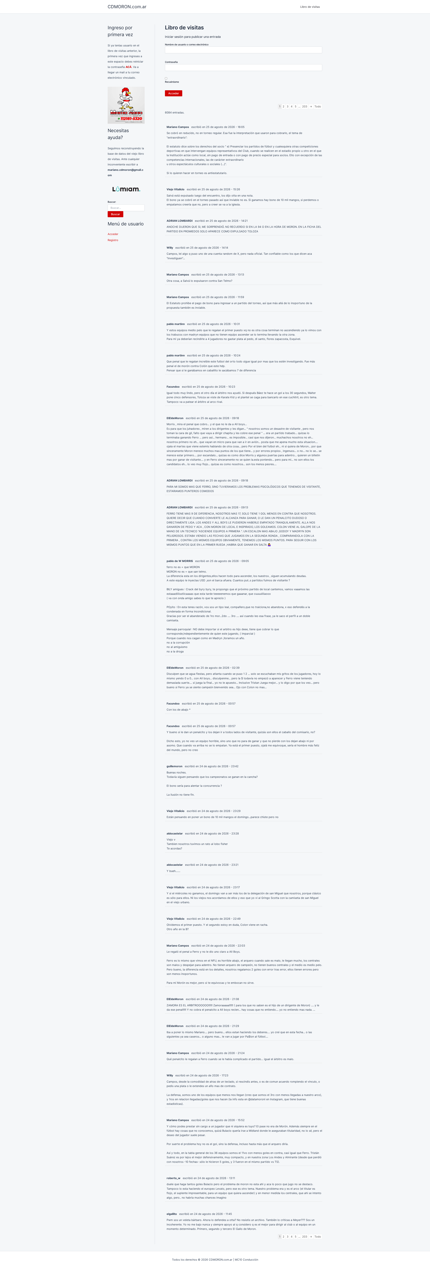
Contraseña (171, 62)
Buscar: (112, 201)
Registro (113, 240)
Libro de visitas (310, 6)
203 (304, 106)
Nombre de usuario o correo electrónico (186, 44)
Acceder (113, 234)
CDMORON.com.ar (127, 6)
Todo (317, 106)
